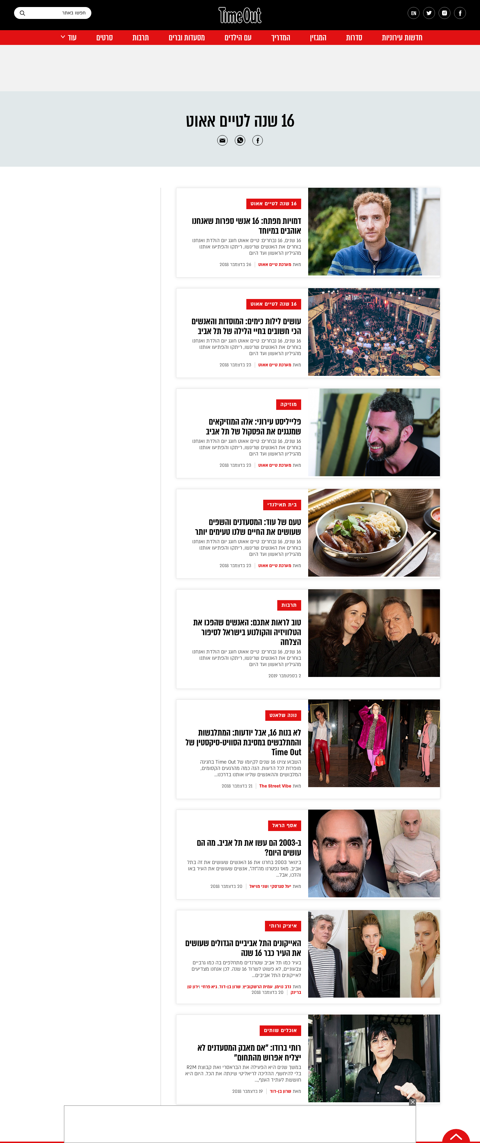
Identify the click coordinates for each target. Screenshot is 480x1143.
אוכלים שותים (280, 1030)
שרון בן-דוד (230, 987)
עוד (72, 38)
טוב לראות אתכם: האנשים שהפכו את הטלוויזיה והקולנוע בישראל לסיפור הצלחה (247, 632)
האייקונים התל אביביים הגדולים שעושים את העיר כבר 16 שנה (243, 948)
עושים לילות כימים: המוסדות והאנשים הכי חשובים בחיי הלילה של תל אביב (246, 326)
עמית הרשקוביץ (258, 987)
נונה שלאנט (283, 715)
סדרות (354, 38)
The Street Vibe (275, 786)
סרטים (104, 38)
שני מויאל (258, 886)
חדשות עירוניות (402, 38)
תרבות (140, 38)
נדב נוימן (283, 987)
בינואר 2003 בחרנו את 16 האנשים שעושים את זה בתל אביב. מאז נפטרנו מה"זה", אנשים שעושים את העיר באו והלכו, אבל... (244, 868)
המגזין (318, 38)
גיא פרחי (209, 987)
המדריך (280, 38)
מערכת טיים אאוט (274, 264)
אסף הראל (284, 825)
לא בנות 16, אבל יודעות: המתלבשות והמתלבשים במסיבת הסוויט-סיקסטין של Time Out (243, 742)
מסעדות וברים (187, 38)
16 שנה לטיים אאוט (274, 203)
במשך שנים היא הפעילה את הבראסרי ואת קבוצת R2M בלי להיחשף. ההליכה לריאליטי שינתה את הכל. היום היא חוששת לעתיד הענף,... (243, 1073)
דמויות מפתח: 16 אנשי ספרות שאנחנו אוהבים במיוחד (246, 226)
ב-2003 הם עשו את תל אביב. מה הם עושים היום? (249, 848)
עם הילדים (238, 38)
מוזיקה (288, 404)
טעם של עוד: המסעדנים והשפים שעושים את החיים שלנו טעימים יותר (248, 527)
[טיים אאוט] (240, 18)
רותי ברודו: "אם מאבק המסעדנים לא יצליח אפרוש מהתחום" (249, 1053)
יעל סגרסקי (280, 886)
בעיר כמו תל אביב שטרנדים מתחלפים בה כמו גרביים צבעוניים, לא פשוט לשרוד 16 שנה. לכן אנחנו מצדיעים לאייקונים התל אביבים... (246, 969)
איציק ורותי (283, 926)
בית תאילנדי (282, 504)
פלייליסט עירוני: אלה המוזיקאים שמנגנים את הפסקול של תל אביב (253, 427)
